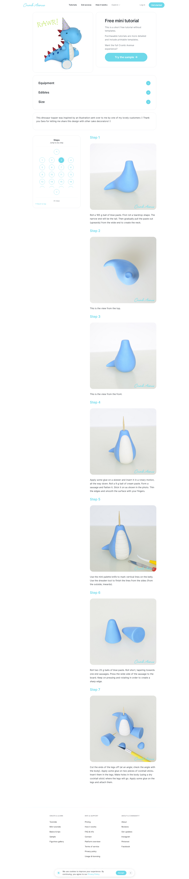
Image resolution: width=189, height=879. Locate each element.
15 (61, 182)
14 (52, 182)
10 (52, 174)
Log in (142, 5)
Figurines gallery (57, 841)
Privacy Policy (93, 874)
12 (71, 174)
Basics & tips (55, 832)
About (124, 822)
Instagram (125, 837)
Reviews (125, 827)
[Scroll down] (56, 192)
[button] (94, 83)
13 (42, 182)
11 (61, 174)
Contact (88, 837)
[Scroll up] (56, 152)
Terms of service (92, 846)
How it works (101, 5)
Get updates (126, 832)
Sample (53, 837)
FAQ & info (89, 832)
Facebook (125, 846)
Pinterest (125, 841)
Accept (121, 873)
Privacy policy (90, 851)
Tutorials (73, 5)
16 (71, 182)
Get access (86, 5)
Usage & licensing (92, 856)
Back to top (41, 204)
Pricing (88, 822)
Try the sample (124, 57)
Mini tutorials (55, 827)
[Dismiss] (130, 873)
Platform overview (92, 841)
